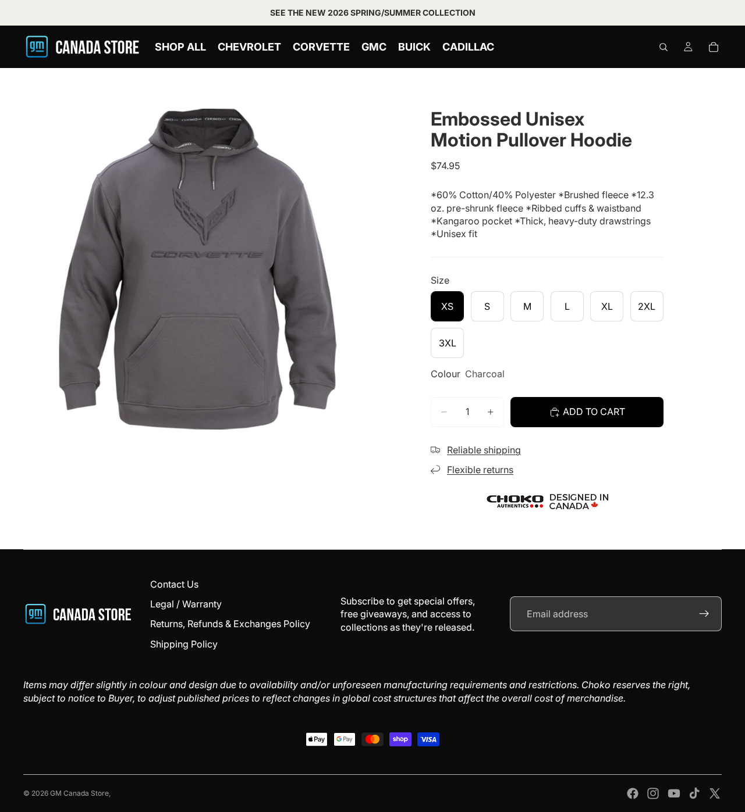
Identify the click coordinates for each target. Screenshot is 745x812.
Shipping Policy (184, 644)
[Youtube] (674, 793)
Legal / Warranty (186, 604)
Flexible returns (480, 469)
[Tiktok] (694, 793)
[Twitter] (715, 793)
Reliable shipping (484, 450)
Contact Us (174, 584)
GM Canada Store (79, 793)
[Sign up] (704, 614)
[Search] (663, 47)
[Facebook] (633, 793)
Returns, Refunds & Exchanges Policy (230, 623)
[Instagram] (653, 793)
